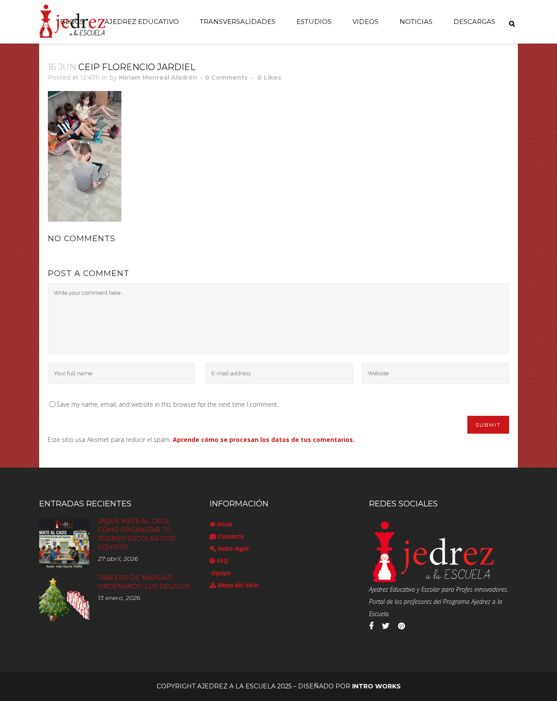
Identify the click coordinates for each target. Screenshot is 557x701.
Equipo (220, 573)
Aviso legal (232, 548)
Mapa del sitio (237, 585)
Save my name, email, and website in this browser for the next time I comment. (167, 404)
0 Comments (226, 77)
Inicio (223, 524)
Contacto (230, 536)
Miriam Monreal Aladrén (158, 77)
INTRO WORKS (376, 686)
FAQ (221, 560)
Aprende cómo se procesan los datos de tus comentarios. (264, 439)
